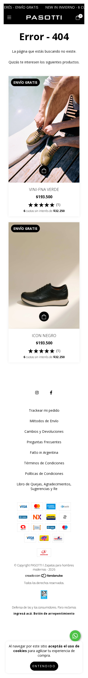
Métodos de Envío (44, 421)
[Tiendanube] (44, 577)
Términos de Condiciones (44, 463)
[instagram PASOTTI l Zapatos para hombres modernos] (37, 392)
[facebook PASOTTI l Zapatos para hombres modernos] (51, 392)
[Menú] (10, 17)
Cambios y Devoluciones (44, 431)
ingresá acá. (23, 613)
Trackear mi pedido (44, 410)
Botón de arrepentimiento (54, 613)
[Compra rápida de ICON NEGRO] (44, 316)
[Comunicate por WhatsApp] (75, 635)
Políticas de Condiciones (44, 473)
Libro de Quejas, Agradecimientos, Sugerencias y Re (44, 486)
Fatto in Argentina (44, 452)
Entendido (44, 666)
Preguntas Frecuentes (44, 442)
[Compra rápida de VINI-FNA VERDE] (44, 170)
